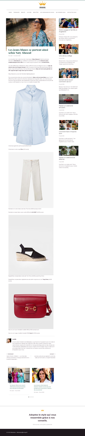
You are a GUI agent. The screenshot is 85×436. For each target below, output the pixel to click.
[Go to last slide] (10, 382)
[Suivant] (52, 382)
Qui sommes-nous (60, 12)
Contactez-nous (71, 12)
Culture (29, 12)
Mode (10, 12)
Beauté (23, 12)
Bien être (35, 12)
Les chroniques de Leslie (47, 12)
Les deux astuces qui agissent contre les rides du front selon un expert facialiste (44, 356)
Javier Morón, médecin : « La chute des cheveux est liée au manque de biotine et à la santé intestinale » (18, 357)
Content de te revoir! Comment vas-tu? (66, 80)
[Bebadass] (42, 5)
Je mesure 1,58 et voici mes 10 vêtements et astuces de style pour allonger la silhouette (17, 387)
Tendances (16, 12)
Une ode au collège (65, 56)
